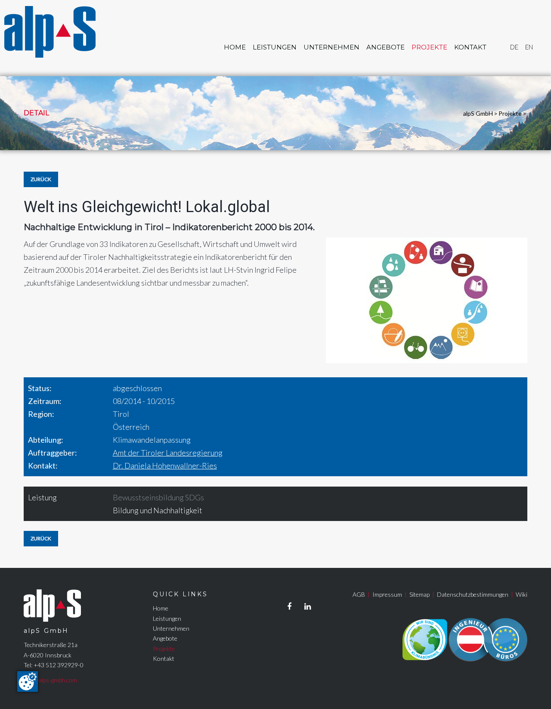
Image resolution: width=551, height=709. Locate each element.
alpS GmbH (478, 113)
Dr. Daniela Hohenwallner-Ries (165, 465)
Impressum (387, 594)
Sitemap (419, 594)
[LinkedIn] (307, 606)
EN (529, 47)
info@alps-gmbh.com (50, 680)
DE (514, 47)
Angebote (385, 47)
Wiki (521, 594)
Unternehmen (331, 47)
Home (235, 47)
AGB (359, 594)
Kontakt (470, 47)
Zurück (41, 179)
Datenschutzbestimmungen (472, 594)
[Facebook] (289, 606)
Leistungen (275, 47)
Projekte (429, 47)
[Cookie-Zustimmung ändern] (27, 681)
